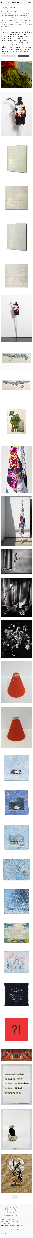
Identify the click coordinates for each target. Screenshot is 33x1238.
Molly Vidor (28, 49)
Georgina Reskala (21, 45)
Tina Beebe (4, 34)
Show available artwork (8, 56)
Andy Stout (10, 49)
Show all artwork (23, 56)
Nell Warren (5, 51)
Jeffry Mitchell (22, 43)
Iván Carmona (22, 34)
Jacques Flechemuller (8, 36)
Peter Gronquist (22, 38)
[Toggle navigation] (29, 2)
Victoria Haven (6, 41)
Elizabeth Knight (16, 41)
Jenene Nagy (11, 45)
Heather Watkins (15, 51)
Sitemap (4, 1233)
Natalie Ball (27, 32)
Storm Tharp (19, 49)
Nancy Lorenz (12, 43)
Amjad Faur (19, 36)
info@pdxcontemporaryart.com (11, 1225)
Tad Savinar (10, 47)
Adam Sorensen (19, 47)
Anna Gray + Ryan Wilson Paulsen (12, 32)
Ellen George (12, 38)
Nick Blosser (13, 34)
